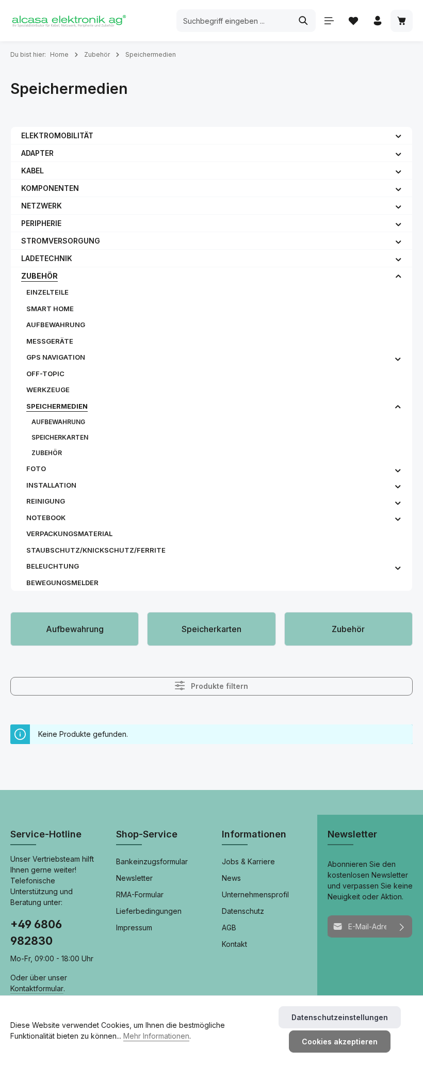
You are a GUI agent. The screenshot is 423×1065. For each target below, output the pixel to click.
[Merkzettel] (353, 21)
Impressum (134, 927)
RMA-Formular (140, 894)
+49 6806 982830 (36, 932)
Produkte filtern (218, 686)
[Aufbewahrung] (74, 629)
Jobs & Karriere (248, 861)
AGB (229, 927)
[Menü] (329, 21)
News (231, 878)
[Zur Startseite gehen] (68, 20)
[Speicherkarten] (211, 629)
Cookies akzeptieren (340, 1041)
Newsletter (134, 878)
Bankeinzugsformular (152, 861)
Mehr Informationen (156, 1035)
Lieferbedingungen (149, 911)
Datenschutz (243, 911)
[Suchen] (303, 20)
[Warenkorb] (402, 21)
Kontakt (234, 944)
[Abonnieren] (402, 926)
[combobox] (234, 20)
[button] (398, 135)
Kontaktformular (36, 988)
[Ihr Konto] (377, 21)
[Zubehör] (348, 629)
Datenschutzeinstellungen (339, 1017)
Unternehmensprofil (255, 894)
